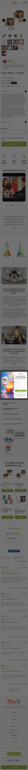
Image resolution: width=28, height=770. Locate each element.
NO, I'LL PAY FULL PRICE (21, 392)
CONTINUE (20, 390)
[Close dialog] (26, 372)
